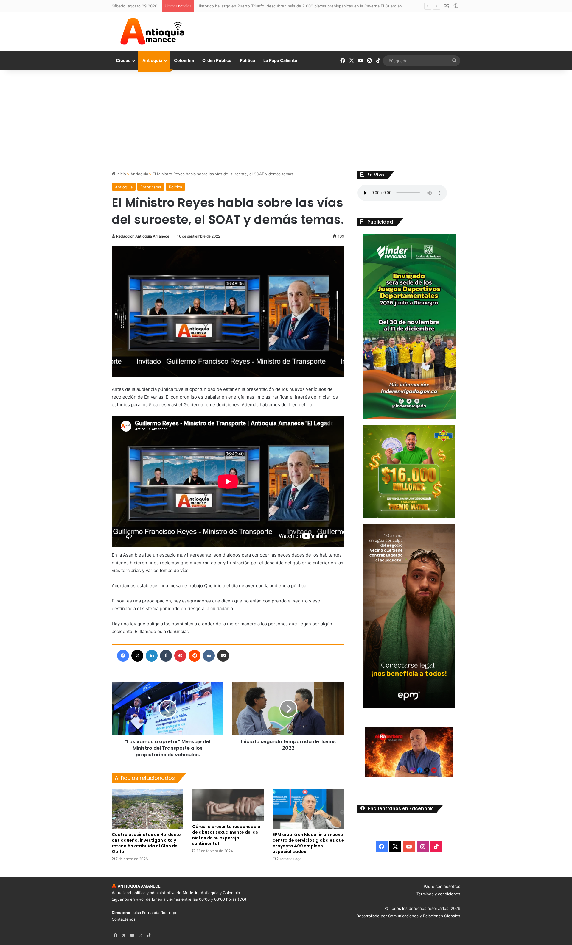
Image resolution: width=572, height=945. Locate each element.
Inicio (120, 173)
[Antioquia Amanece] (152, 31)
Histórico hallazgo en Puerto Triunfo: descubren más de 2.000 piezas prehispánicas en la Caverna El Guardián (299, 6)
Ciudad (123, 60)
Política (247, 60)
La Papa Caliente (280, 60)
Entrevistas (150, 187)
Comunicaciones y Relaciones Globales (424, 915)
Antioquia (152, 60)
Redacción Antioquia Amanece (142, 236)
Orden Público (216, 60)
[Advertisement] (286, 120)
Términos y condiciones (438, 893)
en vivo (137, 899)
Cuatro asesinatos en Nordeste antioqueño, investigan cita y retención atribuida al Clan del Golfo (146, 843)
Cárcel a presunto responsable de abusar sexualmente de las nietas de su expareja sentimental (226, 835)
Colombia (184, 60)
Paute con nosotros (442, 886)
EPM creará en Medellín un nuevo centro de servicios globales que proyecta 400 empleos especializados (308, 843)
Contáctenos (124, 919)
